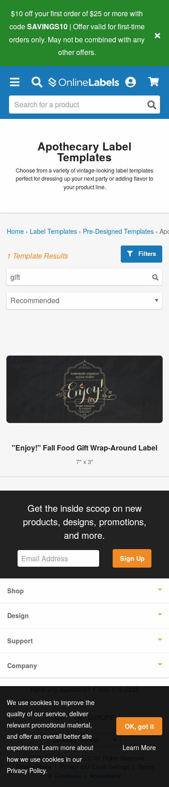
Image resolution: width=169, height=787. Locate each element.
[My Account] (130, 81)
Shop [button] (15, 590)
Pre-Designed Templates (118, 231)
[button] (14, 81)
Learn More (139, 747)
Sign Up (132, 558)
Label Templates (53, 231)
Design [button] (18, 615)
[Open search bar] (36, 81)
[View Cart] (153, 82)
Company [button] (22, 665)
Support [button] (20, 640)
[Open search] (152, 104)
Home (15, 231)
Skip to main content (33, 45)
